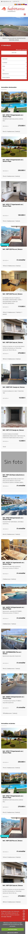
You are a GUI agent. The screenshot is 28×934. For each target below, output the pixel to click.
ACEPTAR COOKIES (12, 929)
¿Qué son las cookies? (12, 932)
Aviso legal (3, 916)
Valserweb (9, 916)
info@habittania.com (6, 1)
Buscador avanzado (22, 49)
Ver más (5, 126)
